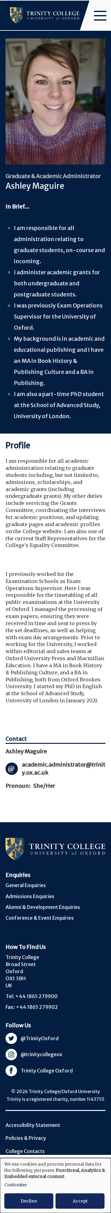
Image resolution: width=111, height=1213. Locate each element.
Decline (29, 1201)
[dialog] (55, 1185)
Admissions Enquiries (30, 896)
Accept (80, 1201)
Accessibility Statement (33, 1125)
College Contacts (25, 1151)
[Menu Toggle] (100, 15)
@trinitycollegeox (41, 1054)
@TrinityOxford (40, 1038)
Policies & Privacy (26, 1138)
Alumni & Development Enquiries (43, 907)
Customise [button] (15, 1184)
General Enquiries (26, 885)
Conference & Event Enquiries (40, 918)
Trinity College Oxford (47, 1071)
